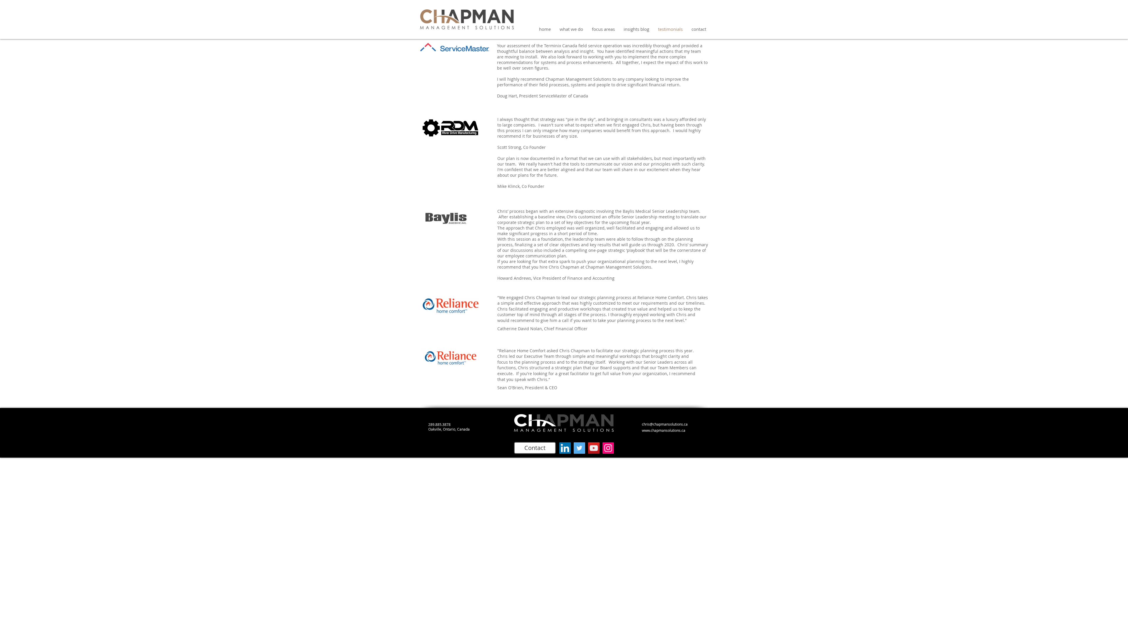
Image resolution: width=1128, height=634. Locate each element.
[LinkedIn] (565, 448)
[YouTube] (594, 448)
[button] (603, 29)
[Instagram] (608, 448)
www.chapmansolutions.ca (663, 430)
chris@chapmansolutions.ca (665, 424)
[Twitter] (579, 448)
